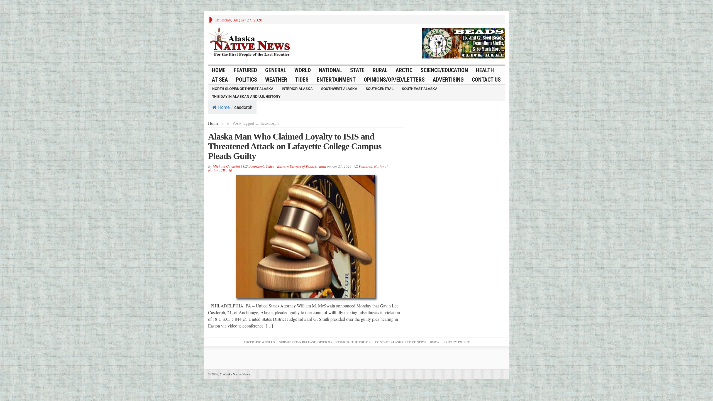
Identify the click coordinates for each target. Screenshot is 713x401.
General (275, 70)
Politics (246, 79)
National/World (220, 170)
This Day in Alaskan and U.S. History (246, 97)
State (357, 70)
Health (485, 70)
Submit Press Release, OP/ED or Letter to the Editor (325, 342)
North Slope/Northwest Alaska (243, 89)
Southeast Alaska (420, 89)
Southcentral (380, 89)
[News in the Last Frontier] (251, 42)
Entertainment (336, 79)
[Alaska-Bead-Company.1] (463, 42)
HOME (219, 70)
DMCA (434, 342)
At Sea (220, 79)
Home (224, 107)
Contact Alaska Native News (400, 342)
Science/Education (444, 70)
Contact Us (486, 79)
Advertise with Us (259, 342)
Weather (276, 79)
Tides (302, 79)
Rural (380, 70)
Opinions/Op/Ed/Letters (394, 79)
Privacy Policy (456, 342)
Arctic (404, 70)
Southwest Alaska (339, 89)
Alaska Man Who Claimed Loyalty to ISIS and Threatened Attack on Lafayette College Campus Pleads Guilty (294, 146)
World (302, 70)
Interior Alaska (297, 89)
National (330, 70)
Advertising (448, 79)
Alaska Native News (235, 374)
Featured (245, 70)
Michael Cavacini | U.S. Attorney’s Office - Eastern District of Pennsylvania (269, 166)
